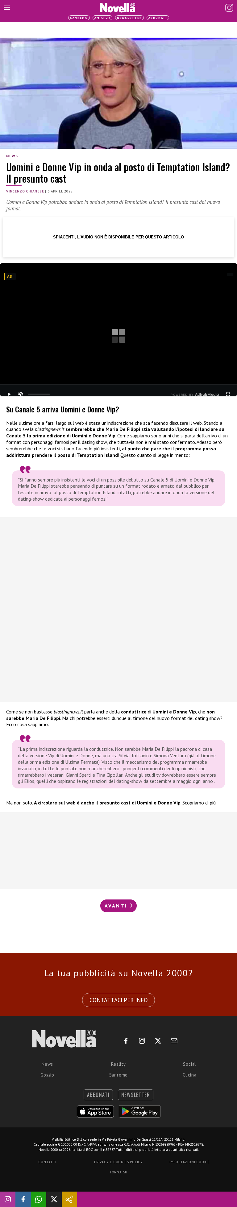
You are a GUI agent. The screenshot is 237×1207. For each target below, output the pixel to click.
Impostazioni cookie (189, 1162)
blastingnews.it (49, 429)
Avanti (117, 906)
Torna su (118, 1172)
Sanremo (79, 17)
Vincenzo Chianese (25, 191)
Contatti (47, 1162)
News (12, 156)
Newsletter (129, 17)
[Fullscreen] (228, 394)
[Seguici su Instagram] (7, 1199)
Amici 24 (102, 17)
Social (189, 1064)
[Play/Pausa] (9, 394)
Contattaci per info (118, 1000)
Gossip (47, 1075)
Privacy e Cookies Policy (118, 1162)
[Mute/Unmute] (20, 394)
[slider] (39, 394)
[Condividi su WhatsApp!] (38, 1199)
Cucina (190, 1075)
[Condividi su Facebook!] (23, 1199)
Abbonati (157, 17)
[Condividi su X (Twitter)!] (54, 1199)
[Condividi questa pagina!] (69, 1199)
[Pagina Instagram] (229, 7)
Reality (118, 1064)
